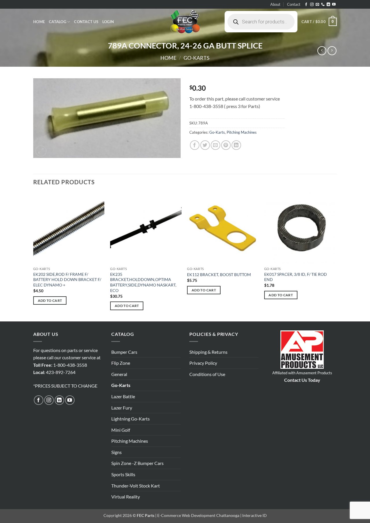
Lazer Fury (121, 407)
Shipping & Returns (208, 352)
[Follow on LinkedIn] (328, 5)
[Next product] (321, 50)
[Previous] (33, 256)
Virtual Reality (125, 496)
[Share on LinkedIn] (236, 145)
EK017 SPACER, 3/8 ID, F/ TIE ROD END (295, 277)
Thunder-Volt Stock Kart (135, 485)
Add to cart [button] (50, 300)
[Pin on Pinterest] (226, 145)
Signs (116, 452)
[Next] (335, 256)
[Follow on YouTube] (334, 5)
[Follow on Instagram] (312, 5)
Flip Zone (120, 363)
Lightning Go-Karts (130, 418)
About (275, 4)
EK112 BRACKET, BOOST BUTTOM (219, 274)
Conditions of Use (207, 374)
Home (39, 21)
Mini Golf (120, 430)
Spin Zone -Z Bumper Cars (137, 463)
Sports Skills (123, 474)
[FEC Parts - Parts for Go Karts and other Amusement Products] (185, 22)
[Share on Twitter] (205, 145)
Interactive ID (254, 515)
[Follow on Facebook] (306, 5)
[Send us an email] (317, 5)
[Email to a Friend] (215, 145)
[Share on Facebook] (194, 145)
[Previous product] (332, 50)
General (119, 374)
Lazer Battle (123, 396)
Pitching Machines (242, 132)
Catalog (57, 21)
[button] (108, 21)
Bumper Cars (124, 352)
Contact (293, 4)
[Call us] (323, 5)
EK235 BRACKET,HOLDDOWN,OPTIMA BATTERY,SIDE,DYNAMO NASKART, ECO (143, 282)
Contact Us (86, 21)
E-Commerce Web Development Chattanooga (198, 515)
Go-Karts (197, 58)
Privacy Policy (203, 363)
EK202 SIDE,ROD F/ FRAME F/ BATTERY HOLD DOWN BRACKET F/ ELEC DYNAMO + (67, 279)
